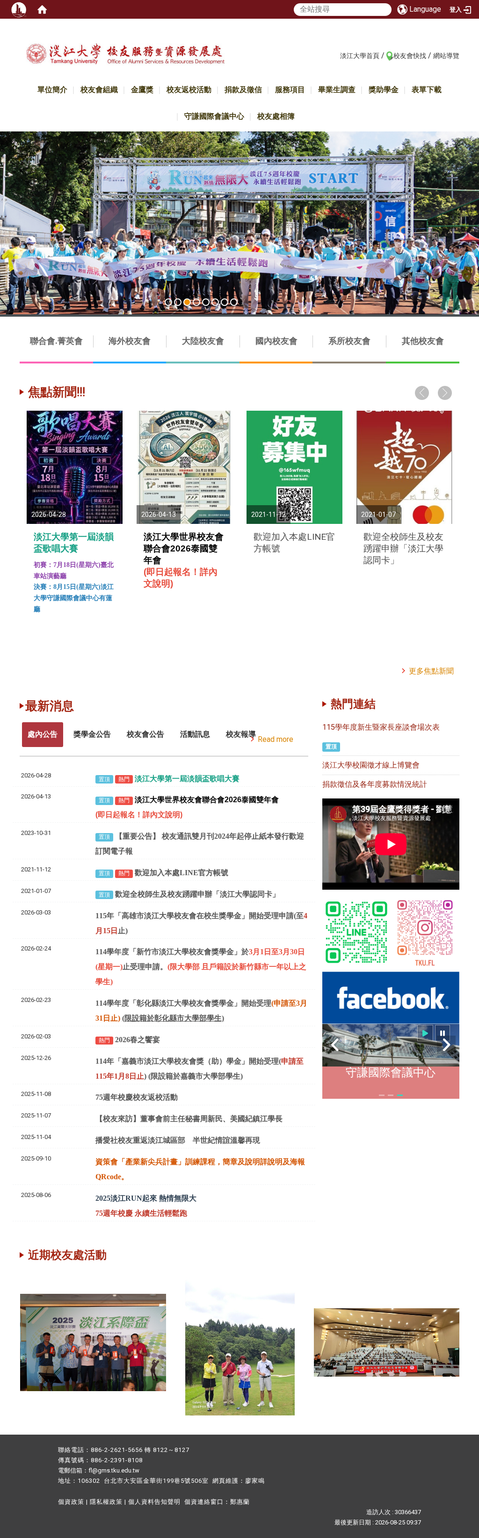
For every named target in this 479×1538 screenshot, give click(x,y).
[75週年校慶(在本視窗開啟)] (387, 1341)
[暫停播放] (442, 1033)
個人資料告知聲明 (154, 1501)
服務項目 (290, 89)
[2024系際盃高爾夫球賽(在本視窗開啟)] (240, 1341)
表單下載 (427, 89)
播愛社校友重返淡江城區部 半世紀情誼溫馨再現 (177, 1140)
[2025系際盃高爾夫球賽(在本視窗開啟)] (93, 1341)
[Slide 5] (206, 302)
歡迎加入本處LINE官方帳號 (181, 873)
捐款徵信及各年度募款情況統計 (374, 784)
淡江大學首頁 (359, 55)
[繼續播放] (425, 1033)
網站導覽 (446, 55)
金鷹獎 (142, 89)
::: (335, 55)
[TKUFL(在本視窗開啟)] (390, 997)
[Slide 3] (187, 302)
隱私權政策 (106, 1501)
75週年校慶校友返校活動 (136, 1097)
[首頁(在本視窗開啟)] (42, 9)
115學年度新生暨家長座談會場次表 (381, 727)
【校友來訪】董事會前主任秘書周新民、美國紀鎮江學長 (189, 1119)
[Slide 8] (234, 302)
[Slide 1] (168, 302)
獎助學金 (384, 89)
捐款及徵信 (243, 89)
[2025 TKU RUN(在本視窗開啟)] (239, 222)
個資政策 (71, 1501)
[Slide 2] (177, 302)
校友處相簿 (276, 116)
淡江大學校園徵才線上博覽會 (371, 765)
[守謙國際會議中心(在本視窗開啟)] (390, 1045)
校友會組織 (99, 89)
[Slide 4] (196, 302)
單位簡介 (52, 89)
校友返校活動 (189, 89)
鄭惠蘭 (240, 1501)
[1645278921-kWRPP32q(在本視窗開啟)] (356, 931)
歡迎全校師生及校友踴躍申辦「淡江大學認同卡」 (403, 548)
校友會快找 (409, 55)
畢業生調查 (337, 89)
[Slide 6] (215, 302)
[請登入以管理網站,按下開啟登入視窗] (18, 9)
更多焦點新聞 (431, 671)
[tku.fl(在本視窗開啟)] (425, 931)
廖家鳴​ (255, 1480)
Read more (275, 739)
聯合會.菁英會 (56, 341)
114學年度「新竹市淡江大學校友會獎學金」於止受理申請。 (200, 967)
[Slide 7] (224, 302)
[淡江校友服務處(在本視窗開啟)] (125, 57)
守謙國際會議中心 (214, 116)
